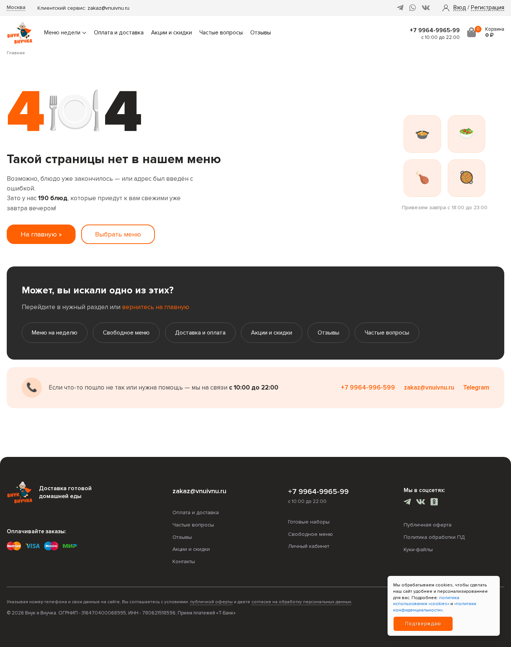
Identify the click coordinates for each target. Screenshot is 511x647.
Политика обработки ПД (434, 537)
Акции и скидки (171, 32)
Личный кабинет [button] (308, 546)
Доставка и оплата (200, 332)
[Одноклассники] (434, 503)
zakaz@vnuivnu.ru (108, 8)
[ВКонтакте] (426, 8)
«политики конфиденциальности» (434, 607)
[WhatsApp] (412, 8)
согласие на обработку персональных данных (301, 602)
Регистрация (487, 8)
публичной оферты (211, 602)
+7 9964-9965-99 (435, 30)
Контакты (183, 561)
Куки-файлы (418, 549)
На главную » (41, 234)
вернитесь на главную (155, 307)
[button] (459, 8)
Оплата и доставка (119, 32)
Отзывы (260, 32)
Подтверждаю (423, 624)
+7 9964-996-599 (368, 387)
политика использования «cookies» (426, 601)
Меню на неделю (54, 332)
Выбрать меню (118, 234)
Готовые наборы (309, 522)
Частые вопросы (221, 32)
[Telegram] (400, 8)
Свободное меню (126, 332)
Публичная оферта (428, 525)
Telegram (476, 387)
